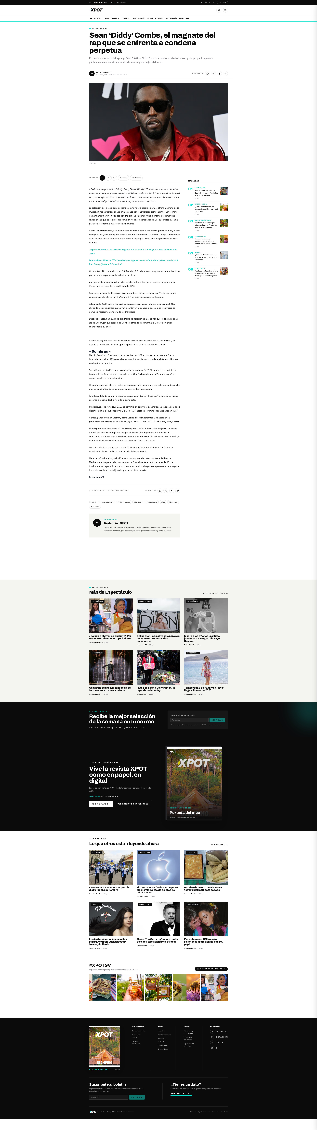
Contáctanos (163, 1045)
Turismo (125, 18)
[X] (213, 2)
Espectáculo (111, 18)
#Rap (163, 502)
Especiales (184, 18)
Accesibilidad (163, 1049)
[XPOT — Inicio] (96, 10)
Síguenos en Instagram (212, 969)
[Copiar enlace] (225, 73)
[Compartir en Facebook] (219, 73)
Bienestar (159, 18)
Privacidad (215, 1112)
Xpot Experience (164, 1035)
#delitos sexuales (124, 502)
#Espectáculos (152, 502)
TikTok (220, 1042)
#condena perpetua (106, 502)
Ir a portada (218, 845)
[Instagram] (206, 2)
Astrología (171, 18)
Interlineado (136, 178)
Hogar (150, 18)
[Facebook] (209, 2)
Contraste (123, 178)
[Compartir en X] (213, 73)
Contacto (224, 1112)
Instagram (222, 1037)
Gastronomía (139, 18)
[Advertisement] (158, 561)
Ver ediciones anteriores (133, 804)
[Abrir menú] (225, 10)
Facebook (221, 1031)
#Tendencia (95, 507)
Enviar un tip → (181, 1093)
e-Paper (222, 2)
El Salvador (95, 18)
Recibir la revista (138, 1031)
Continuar (217, 720)
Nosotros (161, 1031)
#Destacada (138, 502)
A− (102, 178)
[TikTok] (202, 2)
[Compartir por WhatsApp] (207, 73)
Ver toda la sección (214, 593)
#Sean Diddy (173, 502)
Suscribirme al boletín (183, 715)
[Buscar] (218, 10)
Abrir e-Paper (100, 804)
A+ (114, 178)
